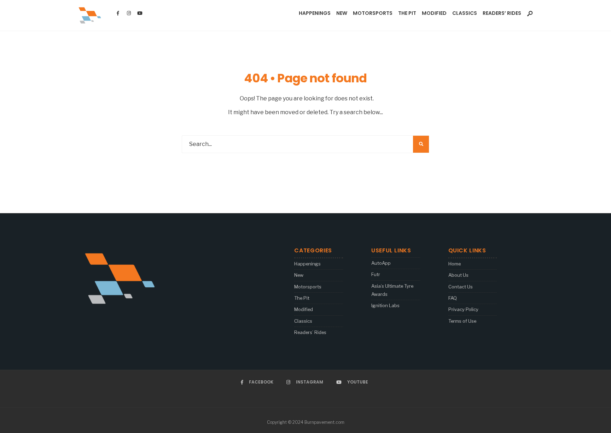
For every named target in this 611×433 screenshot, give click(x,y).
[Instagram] (129, 13)
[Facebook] (118, 13)
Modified (434, 13)
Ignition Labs (385, 305)
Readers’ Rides (502, 13)
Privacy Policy (463, 309)
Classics (464, 13)
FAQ (452, 298)
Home (454, 264)
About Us (458, 275)
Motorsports (372, 13)
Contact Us (460, 286)
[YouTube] (140, 13)
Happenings (315, 13)
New (341, 13)
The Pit (407, 13)
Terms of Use (462, 321)
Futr (375, 274)
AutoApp (381, 263)
